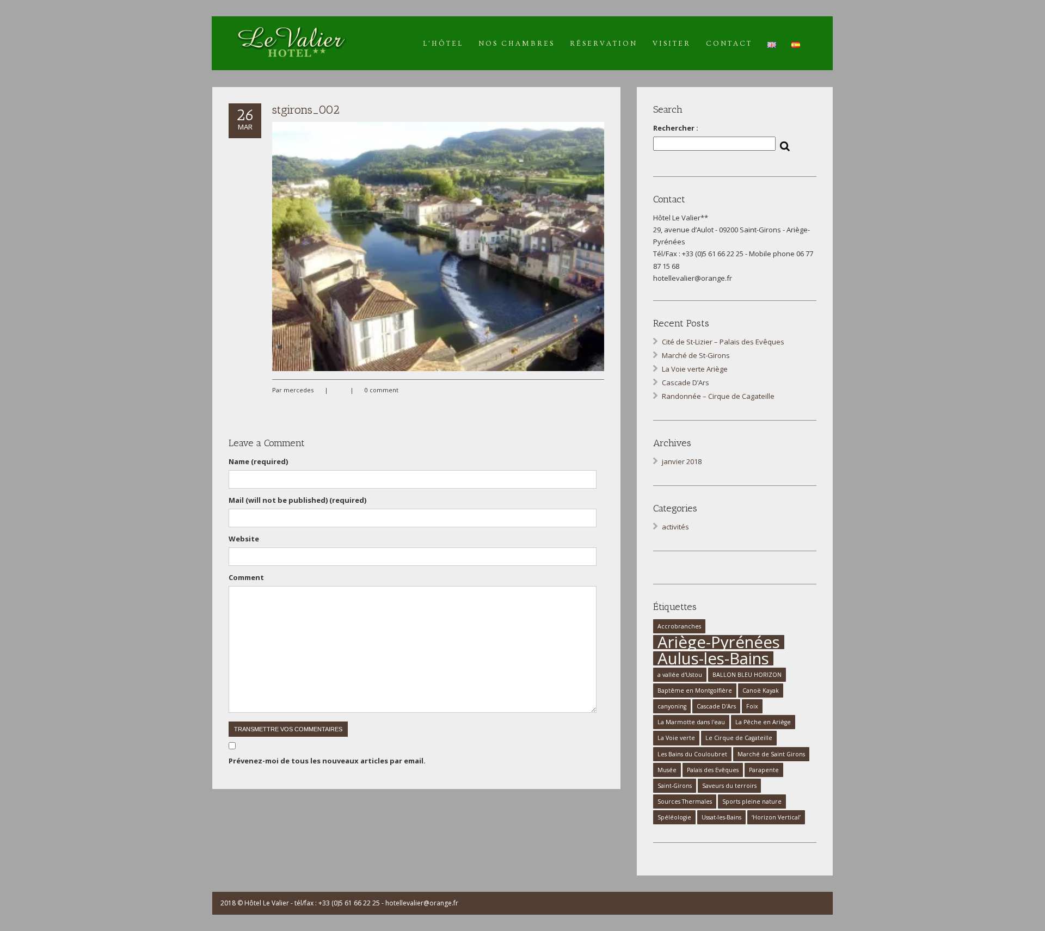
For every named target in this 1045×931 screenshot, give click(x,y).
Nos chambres (516, 43)
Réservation (603, 43)
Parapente (764, 770)
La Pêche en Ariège (763, 722)
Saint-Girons (674, 786)
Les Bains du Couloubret (692, 754)
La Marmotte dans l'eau (691, 722)
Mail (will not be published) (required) (297, 500)
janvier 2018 (682, 461)
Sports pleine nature (752, 801)
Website (244, 539)
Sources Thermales (684, 801)
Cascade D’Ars (685, 382)
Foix (752, 706)
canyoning (671, 706)
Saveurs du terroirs (729, 786)
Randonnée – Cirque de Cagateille (718, 396)
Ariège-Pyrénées (718, 642)
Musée (667, 770)
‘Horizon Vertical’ (776, 817)
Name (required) (258, 461)
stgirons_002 (306, 109)
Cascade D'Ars (716, 706)
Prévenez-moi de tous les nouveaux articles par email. (327, 761)
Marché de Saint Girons (771, 754)
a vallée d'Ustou (679, 675)
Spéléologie (674, 817)
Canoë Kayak (760, 690)
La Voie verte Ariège (695, 369)
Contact (729, 43)
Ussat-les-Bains (721, 817)
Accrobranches (679, 626)
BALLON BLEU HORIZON (747, 675)
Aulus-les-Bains (713, 658)
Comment (246, 577)
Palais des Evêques (713, 770)
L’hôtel (443, 43)
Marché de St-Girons (696, 355)
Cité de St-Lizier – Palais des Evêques (723, 342)
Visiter (672, 43)
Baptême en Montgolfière (694, 690)
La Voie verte (676, 738)
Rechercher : (675, 128)
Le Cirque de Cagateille (738, 738)
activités (675, 527)
